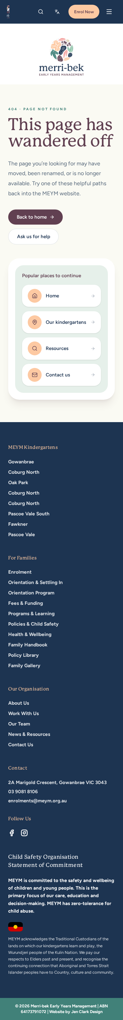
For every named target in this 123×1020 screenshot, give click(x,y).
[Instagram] (24, 832)
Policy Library (23, 655)
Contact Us (20, 745)
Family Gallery (24, 665)
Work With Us (23, 713)
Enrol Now (84, 11)
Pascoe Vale (21, 534)
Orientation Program (31, 593)
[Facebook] (11, 832)
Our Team (19, 724)
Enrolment (20, 572)
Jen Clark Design (86, 1011)
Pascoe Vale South (29, 514)
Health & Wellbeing (29, 634)
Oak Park (18, 482)
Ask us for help (33, 236)
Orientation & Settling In (35, 582)
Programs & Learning (31, 613)
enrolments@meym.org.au (37, 801)
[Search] (41, 12)
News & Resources (29, 734)
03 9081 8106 (23, 791)
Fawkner (18, 524)
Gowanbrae (21, 462)
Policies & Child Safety (33, 624)
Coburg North (23, 472)
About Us (18, 703)
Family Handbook (27, 645)
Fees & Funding (25, 603)
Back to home (32, 217)
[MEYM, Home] (8, 11)
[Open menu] (109, 12)
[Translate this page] (58, 11)
